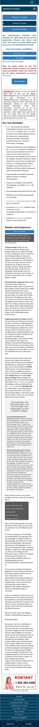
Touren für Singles (19, 699)
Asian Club (7, 75)
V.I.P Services (19, 714)
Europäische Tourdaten (19, 17)
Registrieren (10, 724)
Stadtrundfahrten (11, 131)
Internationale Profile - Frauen (19, 702)
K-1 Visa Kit (11, 386)
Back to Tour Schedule (19, 231)
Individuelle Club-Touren (19, 53)
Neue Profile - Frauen (19, 708)
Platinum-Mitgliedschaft (20, 382)
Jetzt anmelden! (19, 81)
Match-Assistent (19, 711)
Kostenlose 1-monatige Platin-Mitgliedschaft (20, 201)
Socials (29, 131)
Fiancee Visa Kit (19, 218)
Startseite (19, 696)
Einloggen (28, 724)
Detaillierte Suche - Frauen (19, 705)
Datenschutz (19, 720)
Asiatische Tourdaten (19, 23)
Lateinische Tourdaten (19, 29)
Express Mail (18, 207)
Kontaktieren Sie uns (12, 518)
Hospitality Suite (14, 149)
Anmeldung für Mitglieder (19, 717)
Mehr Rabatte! (19, 58)
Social (8, 127)
